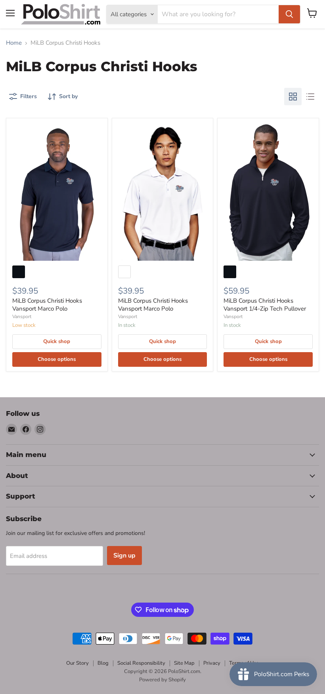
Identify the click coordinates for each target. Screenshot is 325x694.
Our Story (77, 663)
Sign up (124, 555)
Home (14, 43)
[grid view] (293, 96)
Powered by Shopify (162, 679)
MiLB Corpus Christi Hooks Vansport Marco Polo (47, 305)
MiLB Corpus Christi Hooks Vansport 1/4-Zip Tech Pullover (265, 305)
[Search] (289, 14)
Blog (103, 663)
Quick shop (56, 341)
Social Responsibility (141, 663)
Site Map (184, 663)
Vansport (21, 316)
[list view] (310, 96)
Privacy (211, 663)
